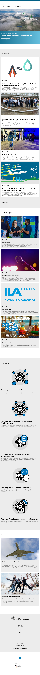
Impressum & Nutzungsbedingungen (20, 648)
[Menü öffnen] (37, 6)
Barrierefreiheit (20, 643)
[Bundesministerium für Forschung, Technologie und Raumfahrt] (20, 669)
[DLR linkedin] (20, 658)
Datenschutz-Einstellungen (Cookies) (20, 646)
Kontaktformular (20, 635)
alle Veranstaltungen (6, 353)
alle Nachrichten (5, 202)
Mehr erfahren (5, 39)
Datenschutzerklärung (20, 645)
